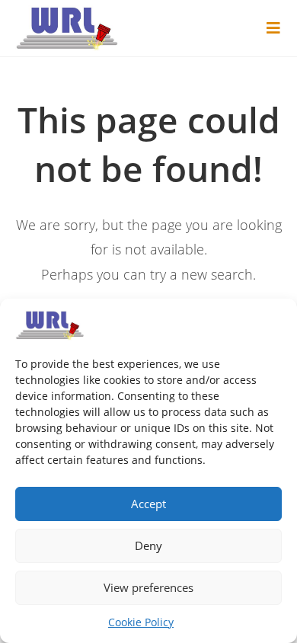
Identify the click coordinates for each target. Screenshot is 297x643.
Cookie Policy (141, 622)
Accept (148, 503)
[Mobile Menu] (274, 28)
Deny (148, 545)
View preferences (148, 587)
